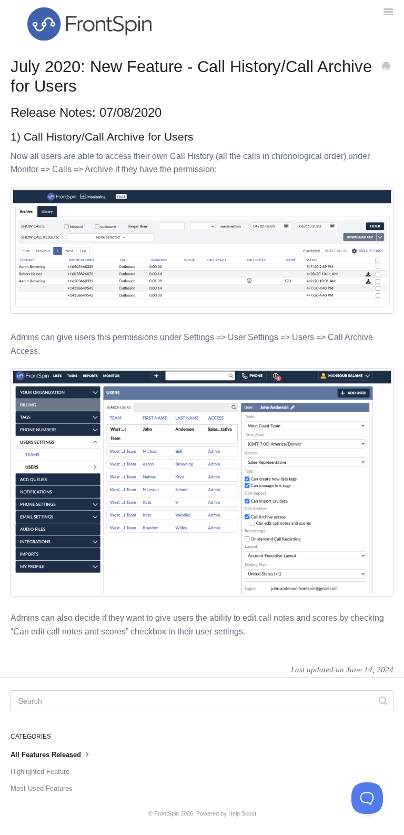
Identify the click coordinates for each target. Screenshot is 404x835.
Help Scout (242, 813)
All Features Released (47, 755)
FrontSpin (166, 813)
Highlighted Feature (40, 772)
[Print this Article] (386, 67)
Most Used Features (42, 788)
